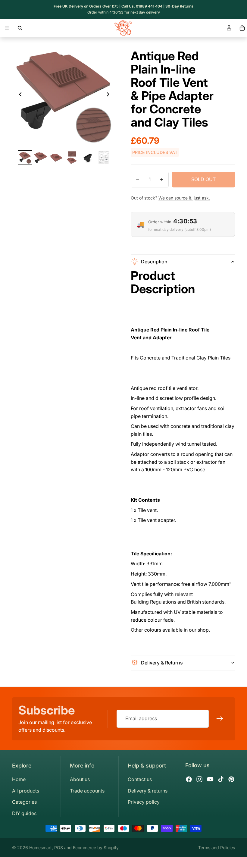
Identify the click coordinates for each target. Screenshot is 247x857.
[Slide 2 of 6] (40, 157)
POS (58, 847)
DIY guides (24, 813)
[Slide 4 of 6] (72, 157)
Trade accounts (87, 791)
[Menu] (7, 28)
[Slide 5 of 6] (87, 157)
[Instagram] (199, 779)
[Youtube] (210, 779)
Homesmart (40, 847)
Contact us (140, 779)
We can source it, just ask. (184, 197)
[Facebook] (188, 779)
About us (80, 779)
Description (154, 262)
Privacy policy (144, 802)
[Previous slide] (18, 95)
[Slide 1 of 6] (25, 157)
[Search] (20, 28)
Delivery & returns (147, 791)
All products (25, 791)
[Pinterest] (231, 779)
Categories (24, 802)
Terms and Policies (216, 847)
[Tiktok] (220, 779)
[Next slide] (109, 95)
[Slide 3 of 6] (56, 157)
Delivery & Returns (162, 663)
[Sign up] (220, 718)
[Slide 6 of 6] (103, 157)
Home (19, 779)
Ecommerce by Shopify (96, 847)
